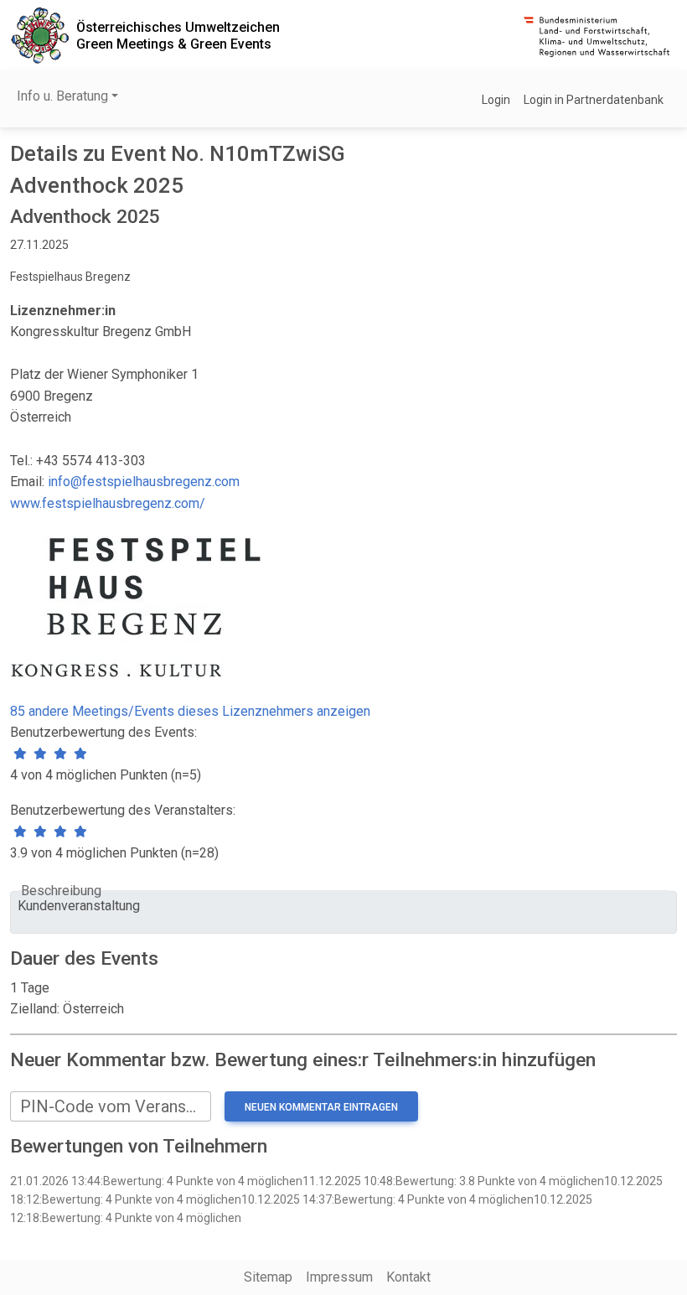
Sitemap (268, 1277)
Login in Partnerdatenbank (594, 99)
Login (496, 99)
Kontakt (408, 1277)
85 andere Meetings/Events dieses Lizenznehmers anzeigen (190, 711)
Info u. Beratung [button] (62, 96)
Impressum (339, 1277)
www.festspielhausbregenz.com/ (107, 503)
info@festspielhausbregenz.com (144, 482)
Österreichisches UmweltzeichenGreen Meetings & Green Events (178, 35)
